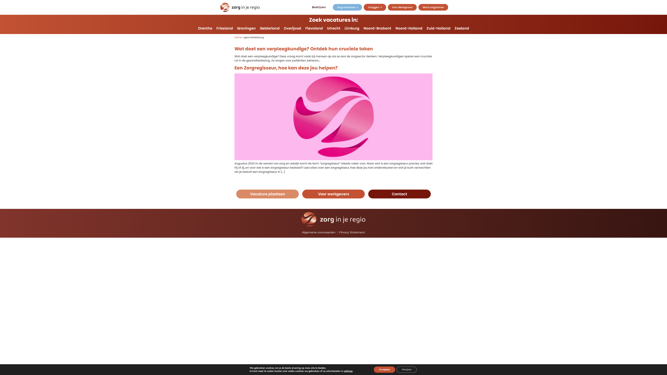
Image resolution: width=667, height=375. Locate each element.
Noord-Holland (409, 28)
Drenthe (205, 28)
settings (348, 371)
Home (237, 37)
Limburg (352, 28)
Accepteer (384, 369)
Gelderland (270, 28)
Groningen (246, 28)
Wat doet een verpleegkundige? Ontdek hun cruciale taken (303, 49)
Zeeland (462, 28)
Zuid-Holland (438, 28)
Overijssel (292, 28)
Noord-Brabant (377, 28)
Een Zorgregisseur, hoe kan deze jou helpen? (286, 68)
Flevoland (314, 28)
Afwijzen (406, 369)
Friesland (224, 28)
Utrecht (333, 28)
